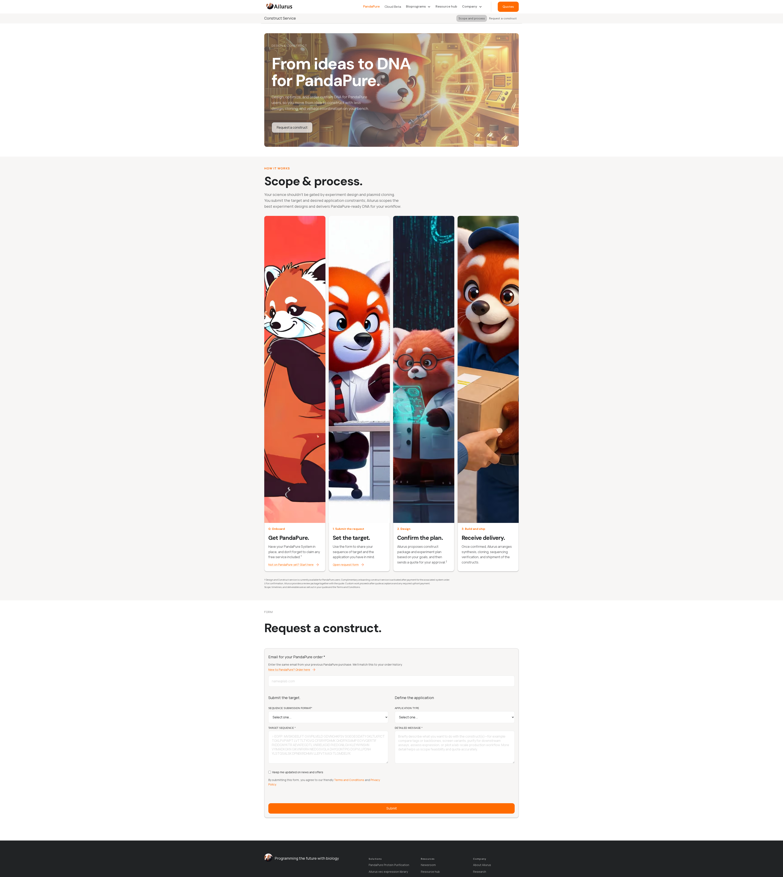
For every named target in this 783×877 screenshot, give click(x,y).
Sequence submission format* (290, 708)
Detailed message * (409, 728)
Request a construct (292, 127)
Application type (407, 708)
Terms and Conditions (349, 780)
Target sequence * (282, 728)
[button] (418, 6)
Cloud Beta (393, 6)
